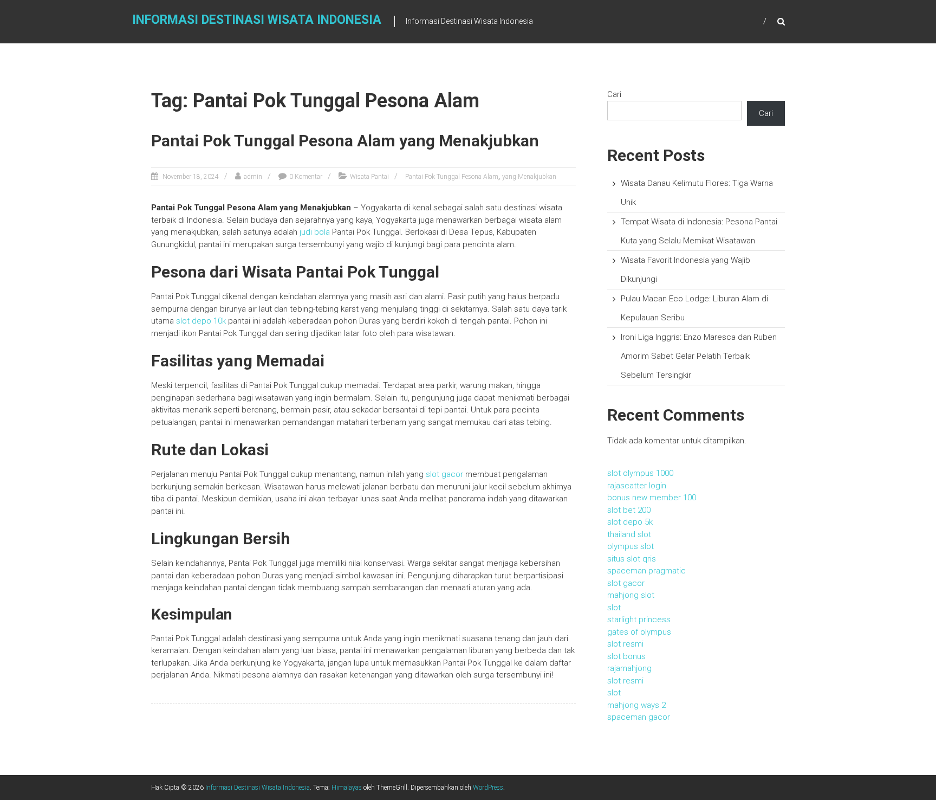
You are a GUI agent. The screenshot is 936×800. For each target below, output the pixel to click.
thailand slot (629, 534)
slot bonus (626, 656)
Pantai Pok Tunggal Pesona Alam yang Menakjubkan (345, 140)
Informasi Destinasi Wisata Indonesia (256, 19)
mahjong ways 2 (636, 705)
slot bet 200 (629, 510)
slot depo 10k (201, 321)
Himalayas (347, 787)
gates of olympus (639, 632)
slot (614, 607)
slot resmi (625, 644)
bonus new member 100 (651, 497)
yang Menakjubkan (529, 176)
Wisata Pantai (369, 176)
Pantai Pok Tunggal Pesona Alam (451, 176)
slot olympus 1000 (640, 473)
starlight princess (639, 619)
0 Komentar (305, 176)
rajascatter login (636, 486)
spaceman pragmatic (646, 571)
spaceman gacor (638, 717)
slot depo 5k (630, 522)
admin (253, 176)
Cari (614, 94)
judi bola (315, 232)
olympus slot (630, 546)
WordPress (488, 787)
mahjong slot (630, 595)
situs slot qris (631, 559)
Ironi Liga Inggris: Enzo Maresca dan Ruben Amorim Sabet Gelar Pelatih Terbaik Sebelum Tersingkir (699, 356)
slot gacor (444, 474)
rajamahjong (629, 668)
